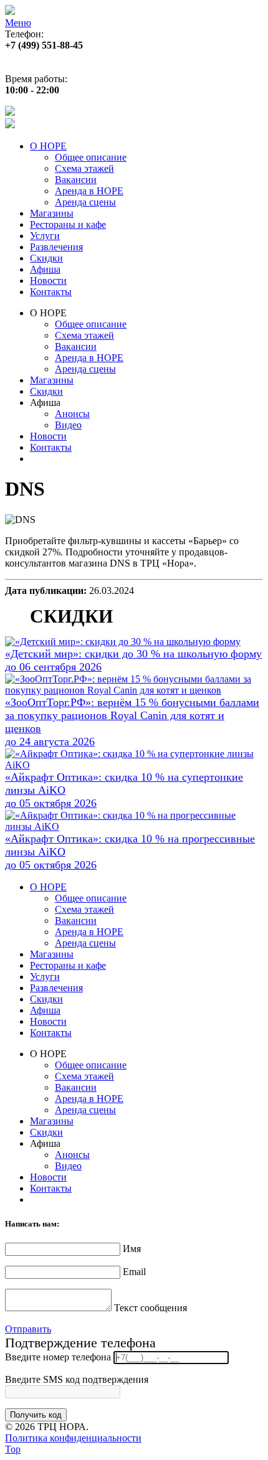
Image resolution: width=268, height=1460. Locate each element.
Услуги (45, 235)
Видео (68, 425)
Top (13, 1449)
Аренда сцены (85, 202)
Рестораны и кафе (68, 224)
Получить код (36, 1415)
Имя (132, 1248)
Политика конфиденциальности (73, 1438)
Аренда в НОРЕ (89, 191)
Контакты (51, 291)
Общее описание (91, 157)
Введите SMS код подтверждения (76, 1379)
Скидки (46, 258)
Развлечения (56, 247)
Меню (18, 22)
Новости (48, 280)
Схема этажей (84, 168)
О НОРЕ (48, 146)
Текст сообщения (150, 1307)
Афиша (45, 269)
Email (134, 1271)
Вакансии (76, 179)
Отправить (28, 1329)
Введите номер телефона (58, 1357)
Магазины (52, 213)
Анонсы (72, 413)
